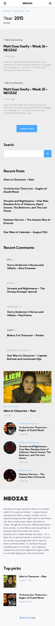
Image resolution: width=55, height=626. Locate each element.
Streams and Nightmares (29, 442)
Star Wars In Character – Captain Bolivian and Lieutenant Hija (27, 357)
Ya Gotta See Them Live (29, 423)
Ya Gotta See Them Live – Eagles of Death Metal (25, 190)
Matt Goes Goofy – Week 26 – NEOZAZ (26, 48)
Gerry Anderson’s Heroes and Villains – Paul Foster (25, 313)
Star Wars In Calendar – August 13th (25, 232)
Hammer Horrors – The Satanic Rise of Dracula (27, 221)
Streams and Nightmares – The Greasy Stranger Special (26, 290)
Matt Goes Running (14, 40)
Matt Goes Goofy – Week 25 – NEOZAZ (26, 91)
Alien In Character (11, 406)
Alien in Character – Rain (19, 179)
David (10, 330)
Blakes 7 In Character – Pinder (25, 335)
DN (8, 259)
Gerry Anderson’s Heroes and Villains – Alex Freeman (25, 266)
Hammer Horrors (26, 470)
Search (9, 145)
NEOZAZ (26, 617)
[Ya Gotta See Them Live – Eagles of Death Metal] (10, 599)
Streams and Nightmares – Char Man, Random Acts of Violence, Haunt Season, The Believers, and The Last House (26, 205)
